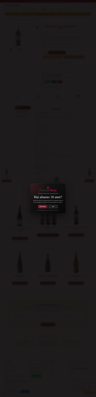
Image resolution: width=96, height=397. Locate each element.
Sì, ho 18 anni (43, 206)
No (53, 206)
